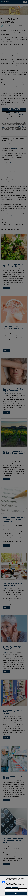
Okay (16, 893)
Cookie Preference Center (15, 889)
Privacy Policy (8, 887)
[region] (14, 886)
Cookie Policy (15, 887)
